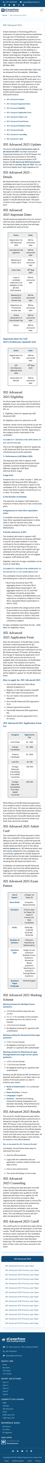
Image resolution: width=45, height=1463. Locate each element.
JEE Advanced (8, 1409)
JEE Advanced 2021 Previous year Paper (22, 1288)
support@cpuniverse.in (31, 2)
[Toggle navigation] (41, 10)
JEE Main (6, 1406)
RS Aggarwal (7, 1432)
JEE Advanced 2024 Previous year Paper (22, 1275)
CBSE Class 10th (8, 1415)
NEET (5, 1403)
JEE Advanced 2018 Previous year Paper (22, 1301)
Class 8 (5, 1394)
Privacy (38, 1461)
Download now (12, 1443)
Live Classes (7, 1374)
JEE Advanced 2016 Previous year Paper (22, 1310)
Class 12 (6, 1382)
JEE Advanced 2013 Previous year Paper (22, 1323)
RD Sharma (7, 1426)
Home (4, 15)
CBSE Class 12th (8, 1418)
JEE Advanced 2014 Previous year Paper (22, 1319)
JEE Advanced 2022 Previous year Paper (22, 1283)
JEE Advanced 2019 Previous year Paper (22, 1297)
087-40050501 (11, 2)
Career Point (37, 1457)
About (5, 1364)
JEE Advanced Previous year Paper (19, 1266)
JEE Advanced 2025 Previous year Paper (22, 1270)
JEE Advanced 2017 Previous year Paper (22, 1305)
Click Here (33, 72)
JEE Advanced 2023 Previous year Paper (22, 1279)
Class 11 (5, 1385)
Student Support (18, 1461)
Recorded (6, 1368)
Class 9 (5, 1391)
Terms (29, 1461)
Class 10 (6, 1388)
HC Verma (6, 1429)
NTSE (5, 1412)
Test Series (6, 1371)
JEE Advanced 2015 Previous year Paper (22, 1314)
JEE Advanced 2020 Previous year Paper (22, 1292)
